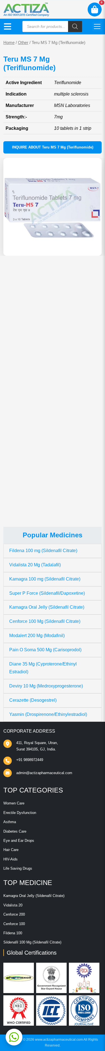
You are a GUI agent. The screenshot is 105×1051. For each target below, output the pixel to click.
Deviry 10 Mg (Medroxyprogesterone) (46, 686)
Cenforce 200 (14, 914)
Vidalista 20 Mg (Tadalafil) (35, 564)
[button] (7, 26)
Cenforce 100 (14, 924)
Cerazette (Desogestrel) (33, 700)
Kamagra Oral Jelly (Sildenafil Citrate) (46, 607)
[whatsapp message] (14, 1037)
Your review (21, 374)
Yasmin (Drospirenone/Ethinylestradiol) (48, 714)
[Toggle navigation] (97, 26)
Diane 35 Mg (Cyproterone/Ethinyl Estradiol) (43, 668)
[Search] (75, 26)
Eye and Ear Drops (18, 840)
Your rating (18, 366)
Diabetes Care (14, 831)
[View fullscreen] (93, 247)
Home (9, 42)
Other (23, 42)
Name (15, 408)
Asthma (9, 822)
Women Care (13, 803)
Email (15, 429)
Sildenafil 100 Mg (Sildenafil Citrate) (32, 942)
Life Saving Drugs (17, 868)
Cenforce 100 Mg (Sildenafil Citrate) (44, 621)
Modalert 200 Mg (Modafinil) (37, 635)
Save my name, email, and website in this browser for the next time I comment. (49, 459)
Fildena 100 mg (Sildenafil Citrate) (43, 550)
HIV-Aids (10, 859)
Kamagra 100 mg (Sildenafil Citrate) (44, 579)
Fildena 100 (12, 933)
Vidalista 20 (12, 905)
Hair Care (10, 850)
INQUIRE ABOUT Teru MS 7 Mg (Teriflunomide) (52, 147)
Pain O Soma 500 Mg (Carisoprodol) (45, 649)
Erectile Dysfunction (19, 813)
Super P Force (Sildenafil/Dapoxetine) (47, 593)
